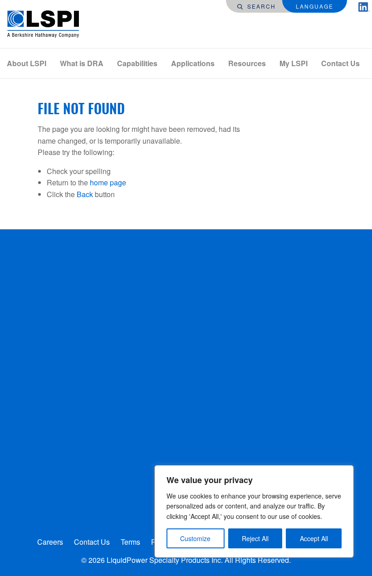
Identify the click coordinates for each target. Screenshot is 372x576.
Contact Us (340, 63)
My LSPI (293, 63)
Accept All (314, 538)
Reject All (255, 538)
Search (260, 6)
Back (85, 194)
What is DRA (81, 63)
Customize (195, 538)
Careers (50, 542)
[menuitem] (26, 63)
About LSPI (26, 63)
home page (108, 182)
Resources (247, 63)
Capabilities (137, 63)
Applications (193, 63)
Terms (130, 542)
